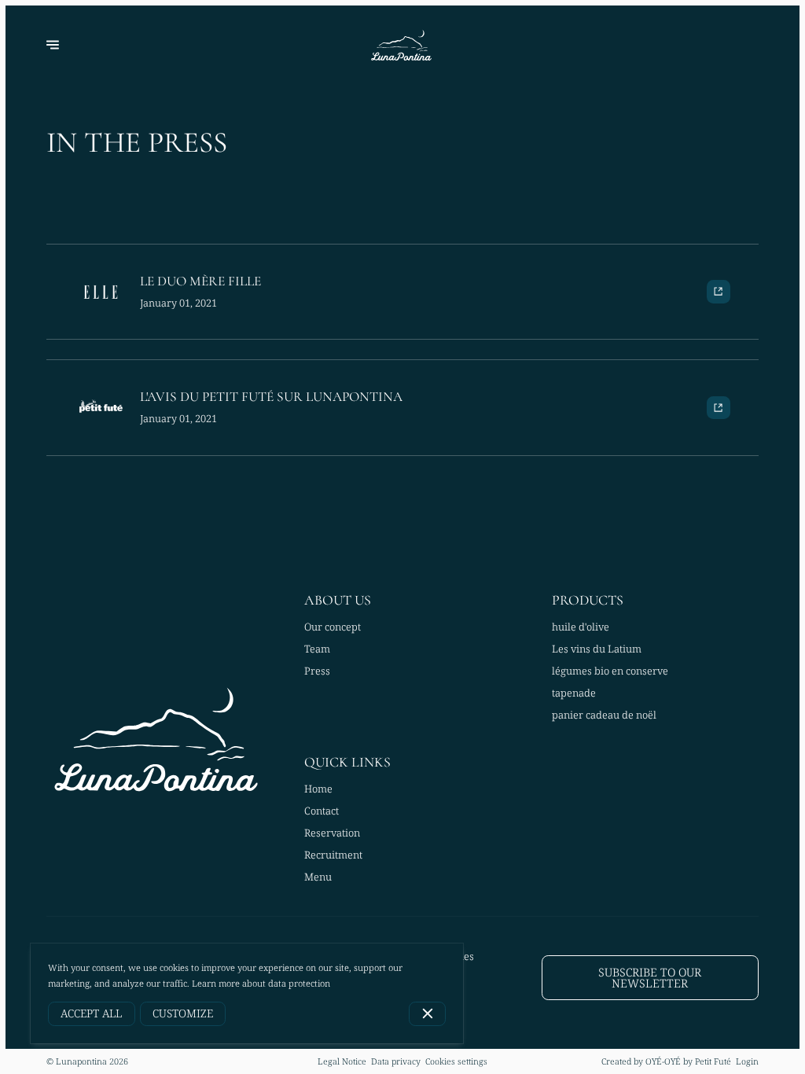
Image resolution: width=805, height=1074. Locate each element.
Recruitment (333, 855)
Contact (321, 811)
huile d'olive (580, 627)
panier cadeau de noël (604, 715)
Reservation (332, 833)
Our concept (332, 627)
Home (318, 789)
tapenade (574, 693)
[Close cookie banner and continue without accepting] (427, 1014)
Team (317, 649)
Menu (318, 877)
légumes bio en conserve (610, 671)
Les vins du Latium (596, 649)
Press (317, 671)
